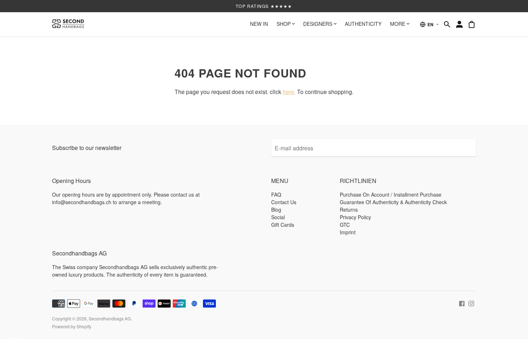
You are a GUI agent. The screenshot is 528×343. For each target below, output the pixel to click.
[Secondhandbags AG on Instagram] (471, 302)
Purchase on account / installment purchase (390, 194)
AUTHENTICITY (363, 23)
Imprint (348, 232)
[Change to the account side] (459, 24)
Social (278, 217)
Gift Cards (282, 224)
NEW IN (259, 23)
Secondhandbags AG (110, 318)
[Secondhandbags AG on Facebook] (462, 302)
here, (289, 92)
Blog (276, 209)
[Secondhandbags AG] (68, 24)
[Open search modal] (447, 24)
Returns (349, 209)
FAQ (276, 194)
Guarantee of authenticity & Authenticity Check (393, 202)
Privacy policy (355, 217)
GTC (345, 224)
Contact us (283, 202)
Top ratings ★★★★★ (264, 6)
